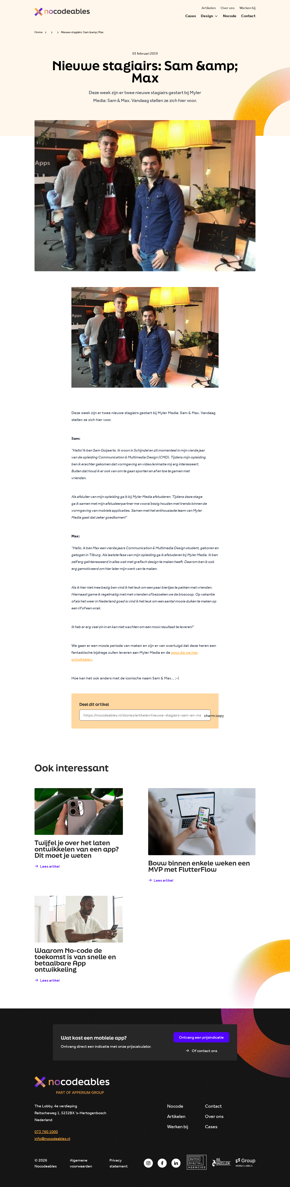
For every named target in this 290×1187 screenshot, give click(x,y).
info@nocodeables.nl (52, 1138)
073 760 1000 (46, 1131)
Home (39, 32)
